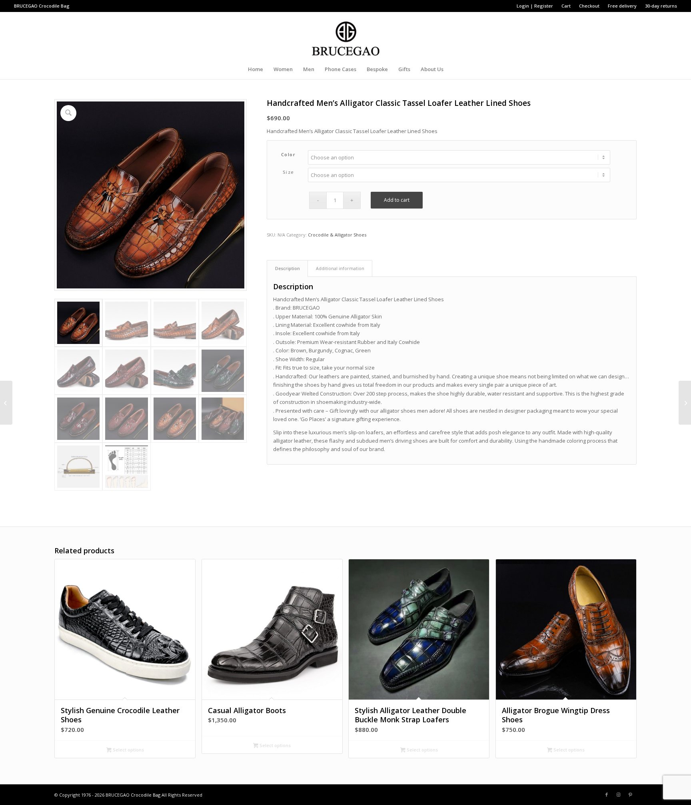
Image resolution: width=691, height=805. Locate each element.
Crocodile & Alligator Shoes (337, 235)
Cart (566, 6)
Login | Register (535, 6)
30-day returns (661, 6)
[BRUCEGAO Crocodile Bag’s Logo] (345, 35)
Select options (128, 750)
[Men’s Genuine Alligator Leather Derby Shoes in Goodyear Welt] (6, 403)
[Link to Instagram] (619, 795)
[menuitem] (535, 6)
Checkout (589, 6)
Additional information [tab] (340, 268)
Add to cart (396, 200)
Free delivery (622, 6)
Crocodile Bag (54, 6)
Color (288, 154)
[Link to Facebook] (607, 795)
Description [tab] (287, 268)
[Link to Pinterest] (631, 795)
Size (288, 172)
